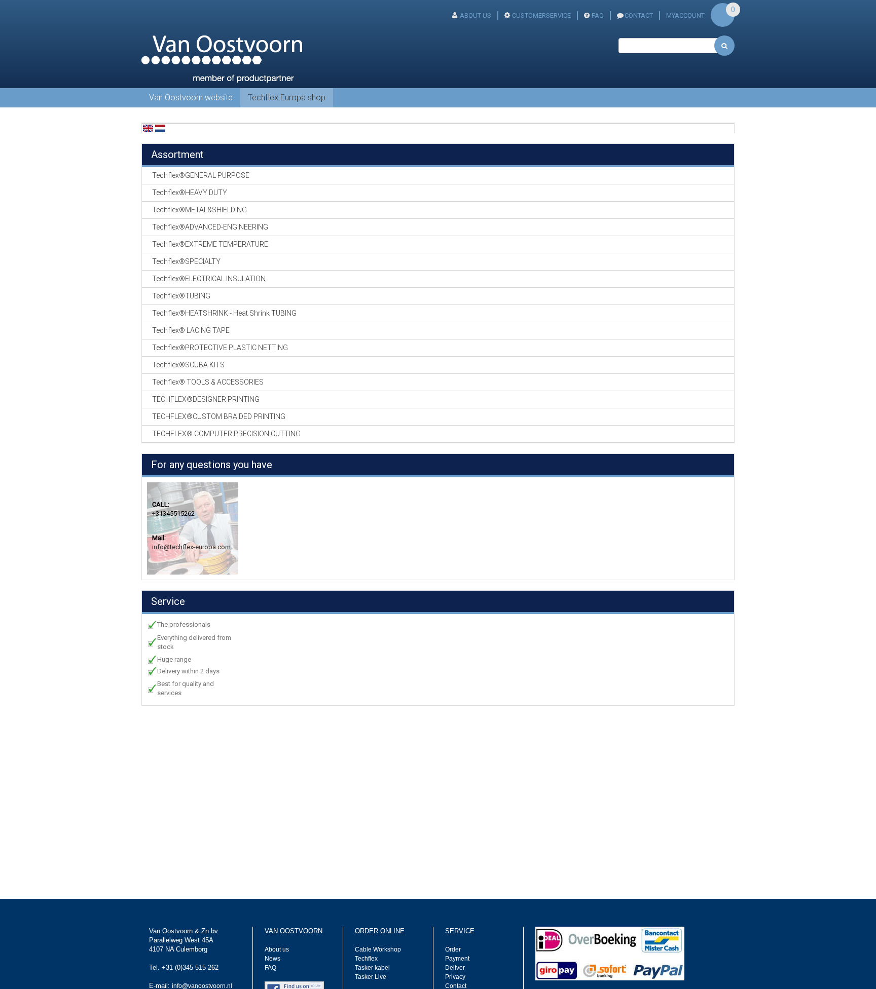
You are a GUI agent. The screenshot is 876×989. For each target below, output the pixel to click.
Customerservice (541, 15)
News (272, 958)
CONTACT (639, 15)
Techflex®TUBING (181, 296)
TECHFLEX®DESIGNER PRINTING (206, 399)
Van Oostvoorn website (191, 97)
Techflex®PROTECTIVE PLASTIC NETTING (220, 348)
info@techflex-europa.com (191, 547)
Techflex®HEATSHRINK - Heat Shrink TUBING (224, 313)
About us (277, 949)
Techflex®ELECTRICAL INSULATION (209, 279)
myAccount (685, 15)
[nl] (160, 128)
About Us (475, 15)
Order (453, 949)
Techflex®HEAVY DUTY (189, 192)
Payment (457, 958)
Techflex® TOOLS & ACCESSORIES (208, 382)
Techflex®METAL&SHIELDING (199, 210)
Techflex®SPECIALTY (186, 261)
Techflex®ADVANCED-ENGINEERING (210, 227)
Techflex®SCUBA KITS (188, 365)
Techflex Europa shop (286, 97)
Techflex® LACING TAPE (191, 330)
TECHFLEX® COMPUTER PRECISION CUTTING (226, 434)
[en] (148, 128)
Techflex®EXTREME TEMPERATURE (210, 244)
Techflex (366, 958)
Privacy (455, 976)
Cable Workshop (378, 949)
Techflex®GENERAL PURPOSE (200, 175)
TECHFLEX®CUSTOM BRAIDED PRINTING (218, 416)
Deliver (455, 967)
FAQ (598, 15)
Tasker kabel (372, 967)
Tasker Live (370, 976)
